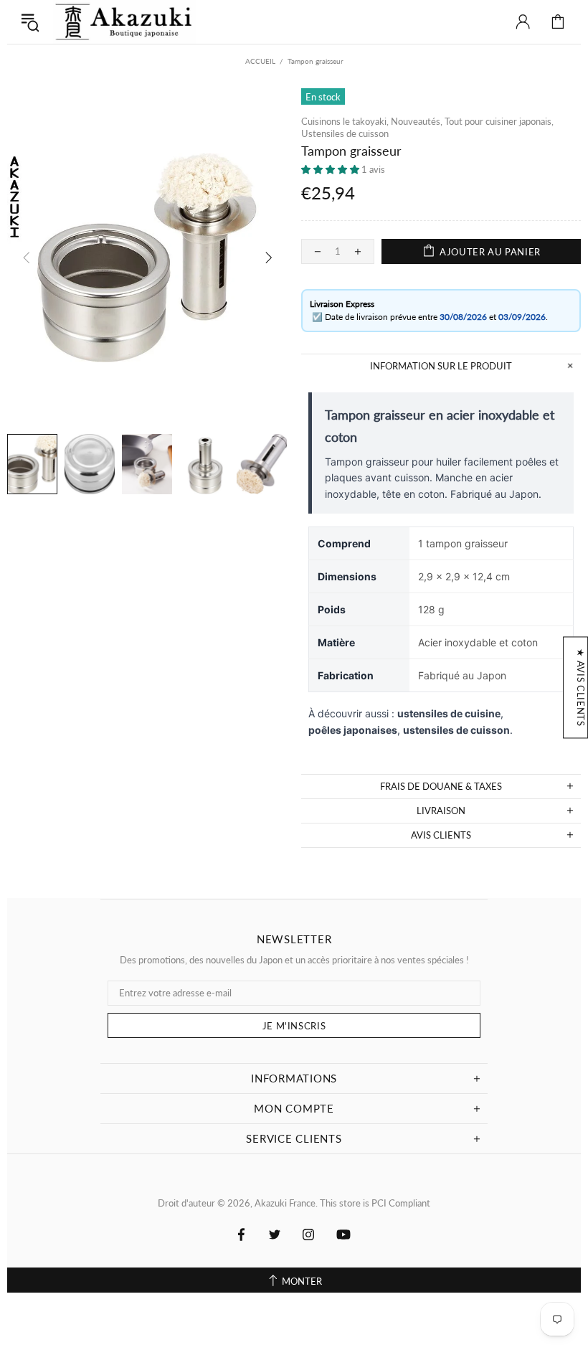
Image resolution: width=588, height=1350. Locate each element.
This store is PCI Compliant (375, 1203)
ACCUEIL (260, 61)
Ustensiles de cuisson (345, 133)
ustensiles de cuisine (449, 713)
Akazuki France (124, 22)
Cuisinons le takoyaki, (345, 121)
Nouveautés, (416, 121)
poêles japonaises (352, 730)
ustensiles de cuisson (456, 730)
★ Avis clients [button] (581, 687)
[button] (331, 169)
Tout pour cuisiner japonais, (499, 121)
